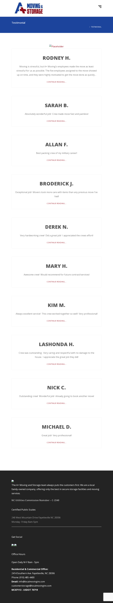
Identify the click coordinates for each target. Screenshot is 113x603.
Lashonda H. (56, 344)
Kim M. (56, 305)
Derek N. (56, 226)
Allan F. (56, 144)
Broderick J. (56, 183)
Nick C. (56, 387)
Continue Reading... (56, 82)
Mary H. (56, 266)
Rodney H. (56, 57)
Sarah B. (56, 105)
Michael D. (56, 426)
